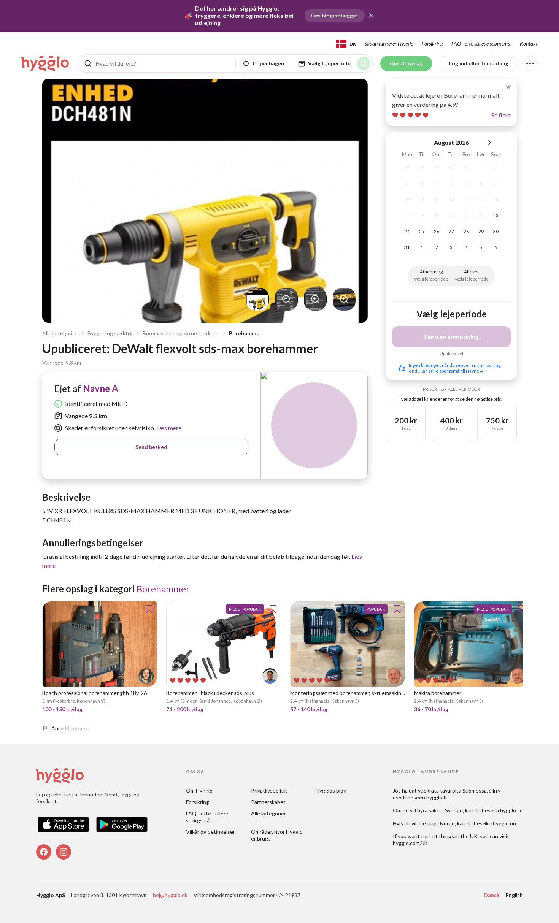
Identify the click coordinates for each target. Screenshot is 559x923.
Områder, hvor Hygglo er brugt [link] (277, 835)
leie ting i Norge (436, 823)
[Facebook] (43, 852)
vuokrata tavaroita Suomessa (452, 790)
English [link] (514, 895)
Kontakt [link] (529, 43)
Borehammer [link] (163, 588)
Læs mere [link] (168, 427)
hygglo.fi (436, 797)
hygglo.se (511, 810)
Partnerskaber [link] (268, 802)
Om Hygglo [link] (199, 790)
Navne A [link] (100, 388)
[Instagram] (63, 852)
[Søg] (363, 63)
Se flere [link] (501, 115)
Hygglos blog (331, 790)
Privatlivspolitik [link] (269, 790)
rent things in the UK (452, 836)
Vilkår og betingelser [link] (210, 831)
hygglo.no (504, 823)
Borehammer (245, 333)
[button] (371, 15)
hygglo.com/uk (410, 843)
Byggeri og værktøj (109, 333)
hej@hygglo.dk (170, 895)
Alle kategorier (59, 333)
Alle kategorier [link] (268, 813)
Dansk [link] (492, 895)
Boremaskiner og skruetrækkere (181, 333)
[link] (45, 63)
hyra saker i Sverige (440, 810)
